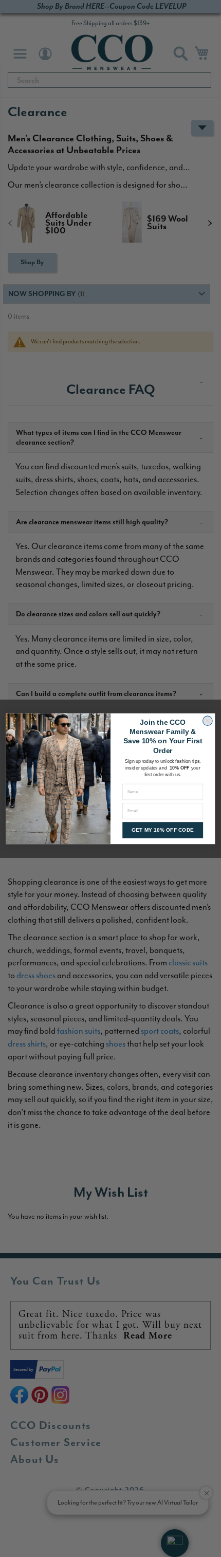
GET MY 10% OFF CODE (163, 830)
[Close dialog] (207, 721)
